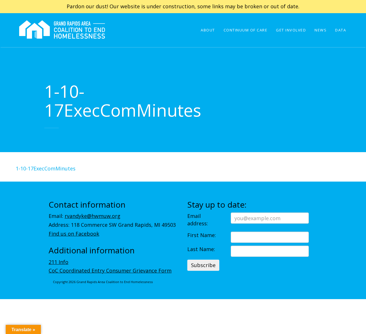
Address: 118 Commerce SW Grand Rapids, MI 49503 (112, 224)
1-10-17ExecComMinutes (45, 168)
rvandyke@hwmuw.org (92, 215)
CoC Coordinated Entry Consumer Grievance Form (110, 270)
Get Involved (291, 30)
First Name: (201, 235)
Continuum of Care (246, 30)
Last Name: (201, 249)
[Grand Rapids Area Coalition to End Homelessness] (62, 37)
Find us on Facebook (74, 233)
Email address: (197, 219)
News (321, 30)
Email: (84, 215)
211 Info (58, 262)
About (208, 30)
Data (340, 30)
